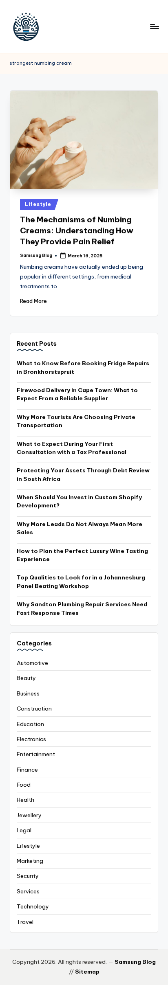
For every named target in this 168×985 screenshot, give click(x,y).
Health (25, 799)
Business (28, 693)
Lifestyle (38, 204)
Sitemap (87, 971)
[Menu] (154, 26)
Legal (24, 830)
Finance (27, 769)
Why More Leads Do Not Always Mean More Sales (79, 528)
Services (28, 891)
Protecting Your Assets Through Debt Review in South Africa (83, 474)
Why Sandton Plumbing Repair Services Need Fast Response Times (82, 608)
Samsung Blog (135, 961)
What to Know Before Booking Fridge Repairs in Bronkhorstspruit (83, 367)
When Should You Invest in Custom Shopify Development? (79, 501)
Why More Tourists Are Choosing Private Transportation (76, 421)
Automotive (32, 663)
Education (30, 724)
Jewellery (29, 815)
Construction (34, 708)
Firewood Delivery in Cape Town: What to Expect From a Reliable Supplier (77, 394)
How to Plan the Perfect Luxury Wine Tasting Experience (82, 555)
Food (24, 784)
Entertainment (36, 754)
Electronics (31, 739)
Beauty (26, 678)
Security (28, 876)
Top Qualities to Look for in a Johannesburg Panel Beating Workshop (81, 581)
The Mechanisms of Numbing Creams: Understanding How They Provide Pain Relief (76, 230)
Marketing (30, 860)
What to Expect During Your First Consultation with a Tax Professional (71, 448)
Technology (33, 906)
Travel (25, 922)
